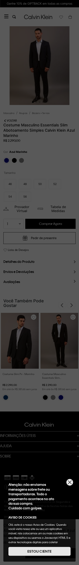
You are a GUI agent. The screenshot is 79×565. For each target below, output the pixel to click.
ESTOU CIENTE (39, 551)
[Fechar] (69, 482)
